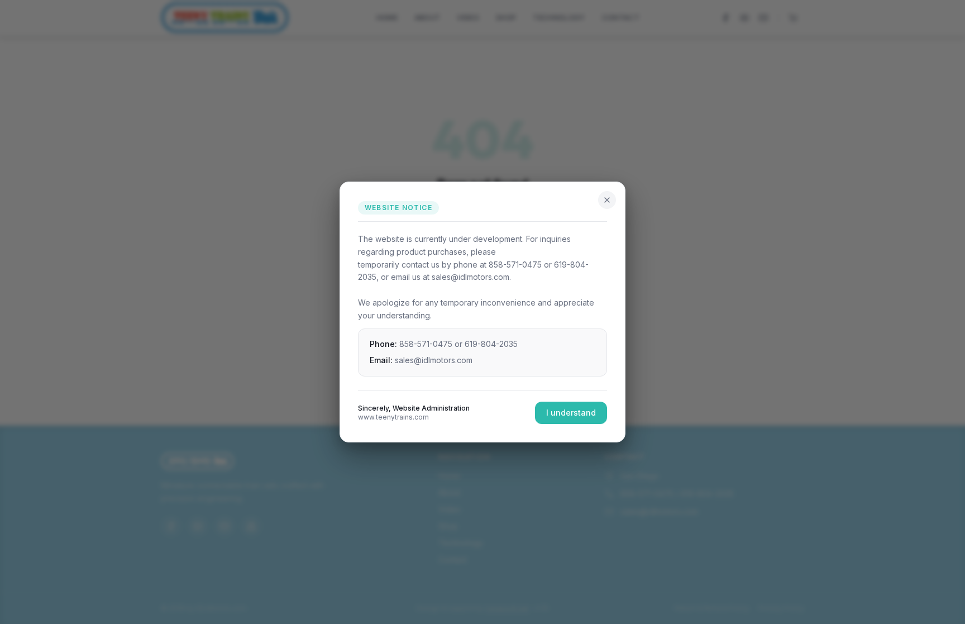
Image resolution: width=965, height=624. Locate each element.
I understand (571, 412)
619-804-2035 (491, 344)
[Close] (607, 200)
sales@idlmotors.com (433, 360)
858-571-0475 (425, 344)
